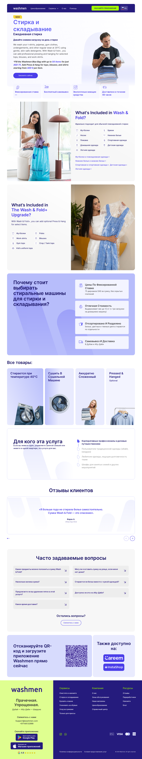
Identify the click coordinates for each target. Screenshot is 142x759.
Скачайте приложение (105, 8)
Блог (125, 705)
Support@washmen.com (26, 721)
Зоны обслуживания (100, 697)
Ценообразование (38, 8)
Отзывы (126, 693)
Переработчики (129, 697)
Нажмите (127, 701)
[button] (53, 8)
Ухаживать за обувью (68, 705)
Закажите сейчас (25, 75)
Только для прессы (67, 713)
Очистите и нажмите (68, 693)
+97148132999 (26, 723)
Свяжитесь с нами (71, 623)
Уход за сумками (66, 709)
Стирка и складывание (68, 697)
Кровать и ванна (66, 701)
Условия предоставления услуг (95, 752)
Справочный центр (100, 709)
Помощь (73, 8)
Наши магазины (98, 701)
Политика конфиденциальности (70, 752)
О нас (64, 8)
